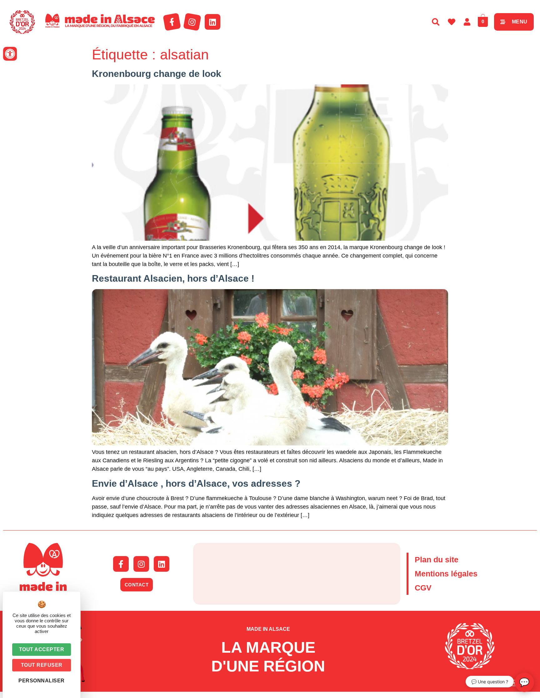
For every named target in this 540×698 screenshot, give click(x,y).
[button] (10, 54)
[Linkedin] (212, 22)
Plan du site (436, 559)
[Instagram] (192, 22)
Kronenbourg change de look (156, 73)
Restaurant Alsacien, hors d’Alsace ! (173, 278)
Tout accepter (41, 649)
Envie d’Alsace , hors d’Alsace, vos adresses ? (196, 483)
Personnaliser (41, 680)
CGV (423, 587)
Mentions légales (446, 573)
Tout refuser (41, 665)
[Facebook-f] (172, 22)
